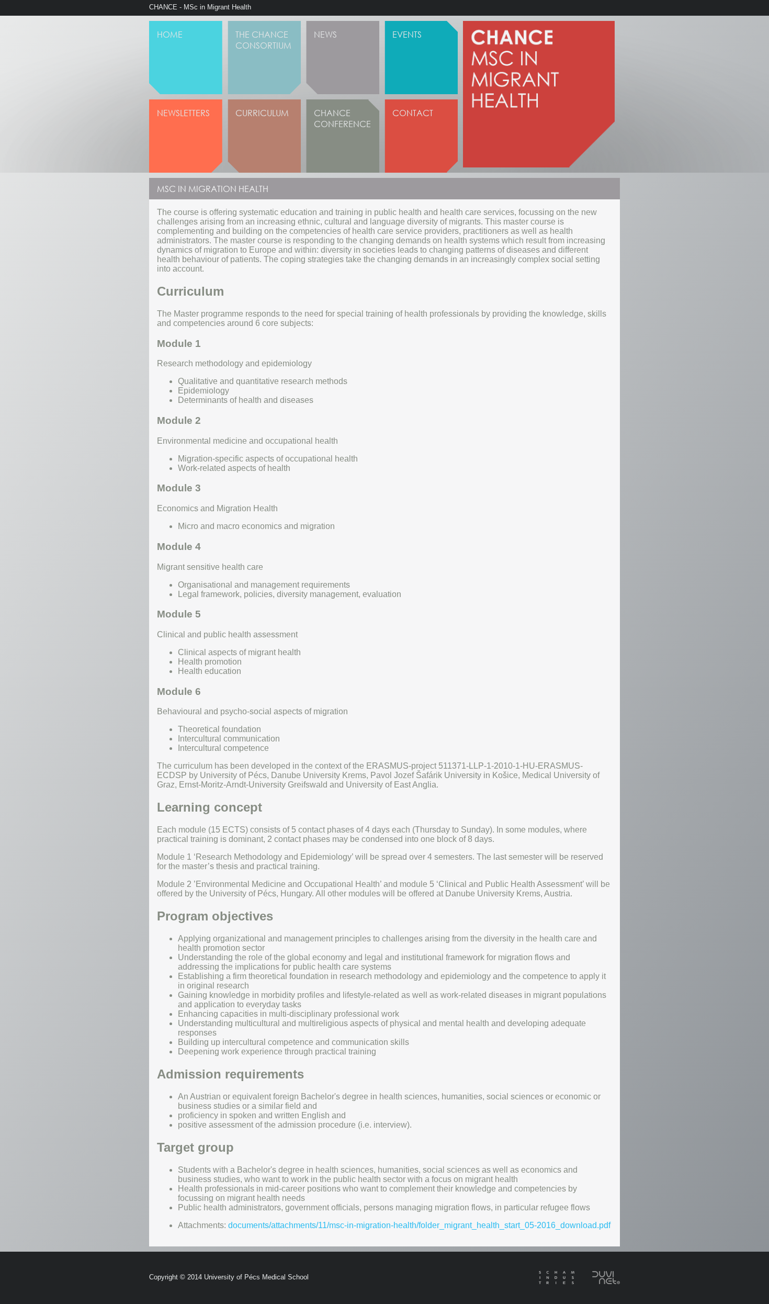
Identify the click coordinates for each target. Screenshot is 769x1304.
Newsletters (183, 112)
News (325, 34)
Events (407, 34)
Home (170, 34)
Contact (412, 112)
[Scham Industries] (548, 1281)
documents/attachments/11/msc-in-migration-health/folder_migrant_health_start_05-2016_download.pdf (419, 1225)
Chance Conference (342, 118)
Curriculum (262, 112)
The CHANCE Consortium (263, 40)
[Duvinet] (598, 1281)
